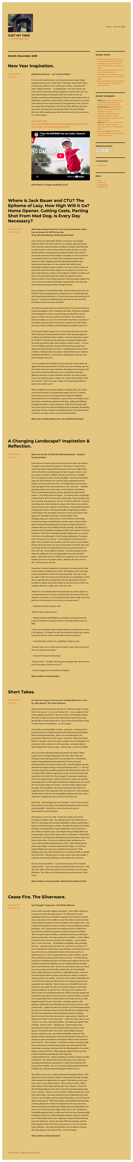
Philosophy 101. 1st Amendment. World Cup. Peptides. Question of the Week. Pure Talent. (110, 77)
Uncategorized (102, 165)
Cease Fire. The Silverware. (36, 896)
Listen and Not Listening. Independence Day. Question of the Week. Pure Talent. (111, 133)
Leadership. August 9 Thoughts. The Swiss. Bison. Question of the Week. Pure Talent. (110, 66)
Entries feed (101, 183)
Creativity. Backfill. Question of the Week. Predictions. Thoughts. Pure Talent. (109, 109)
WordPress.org (102, 187)
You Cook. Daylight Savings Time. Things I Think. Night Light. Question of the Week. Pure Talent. (110, 83)
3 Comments (12, 457)
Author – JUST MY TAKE (115, 27)
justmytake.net (102, 114)
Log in (99, 180)
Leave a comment (14, 232)
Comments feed (102, 185)
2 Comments (12, 77)
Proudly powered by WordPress (30, 1153)
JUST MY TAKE (19, 35)
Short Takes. (21, 691)
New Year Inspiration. (31, 65)
